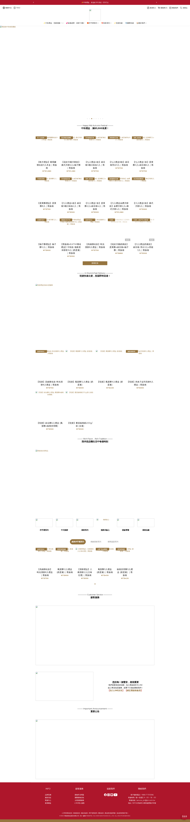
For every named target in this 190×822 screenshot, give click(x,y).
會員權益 (48, 803)
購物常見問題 (79, 795)
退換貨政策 (76, 813)
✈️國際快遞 (129, 23)
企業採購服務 (79, 800)
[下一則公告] (157, 2)
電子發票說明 (93, 813)
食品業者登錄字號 (122, 813)
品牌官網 (48, 795)
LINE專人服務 (79, 803)
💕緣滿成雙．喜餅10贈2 (75, 23)
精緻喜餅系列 (96, 542)
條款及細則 (84, 813)
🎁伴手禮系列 (92, 23)
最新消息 (48, 798)
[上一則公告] (33, 2)
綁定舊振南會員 (134, 690)
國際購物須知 (79, 798)
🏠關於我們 (140, 23)
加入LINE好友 (116, 690)
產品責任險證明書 (110, 813)
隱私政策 (101, 813)
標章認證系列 (113, 542)
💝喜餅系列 (105, 23)
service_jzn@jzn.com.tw (146, 800)
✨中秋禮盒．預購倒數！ (52, 23)
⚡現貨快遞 (118, 23)
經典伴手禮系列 (78, 542)
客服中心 (48, 800)
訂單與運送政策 (67, 813)
